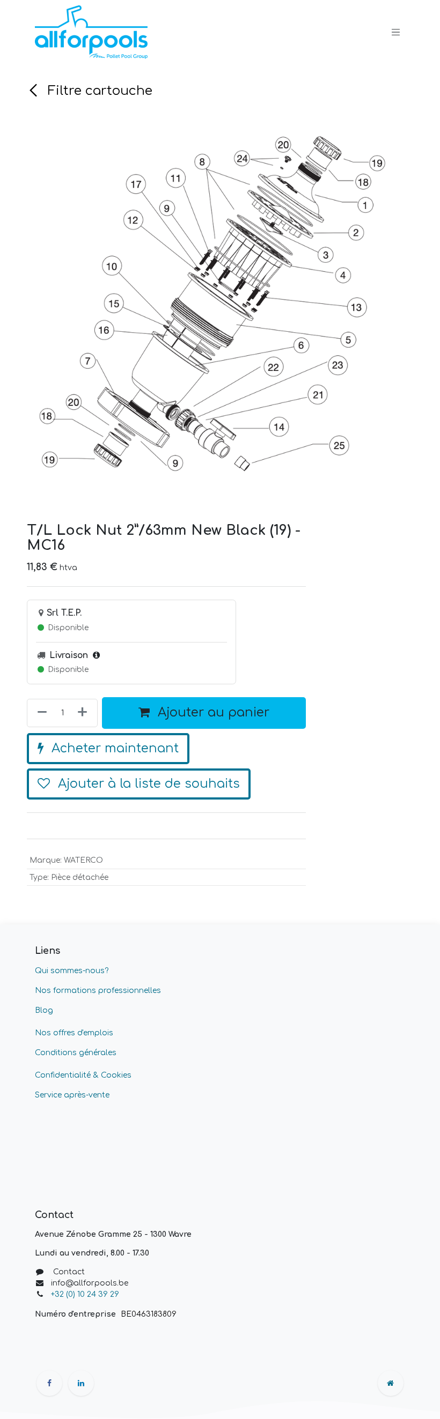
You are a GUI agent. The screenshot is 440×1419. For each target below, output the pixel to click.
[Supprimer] (40, 712)
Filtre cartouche (98, 91)
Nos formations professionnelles (98, 991)
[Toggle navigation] (396, 32)
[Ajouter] (84, 712)
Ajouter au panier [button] (211, 712)
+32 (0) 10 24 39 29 (86, 1294)
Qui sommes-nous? (71, 971)
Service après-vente (72, 1095)
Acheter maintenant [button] (113, 748)
